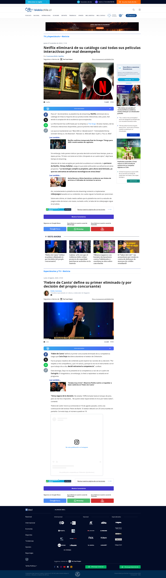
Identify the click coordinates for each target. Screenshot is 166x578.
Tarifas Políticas (30, 566)
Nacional (36, 15)
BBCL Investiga (90, 15)
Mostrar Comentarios (79, 217)
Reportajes (29, 553)
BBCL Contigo (101, 15)
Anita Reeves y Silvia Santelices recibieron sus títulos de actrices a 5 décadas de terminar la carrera (89, 179)
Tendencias (72, 15)
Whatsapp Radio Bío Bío (131, 567)
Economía (56, 15)
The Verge (92, 124)
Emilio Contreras (56, 291)
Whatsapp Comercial (97, 567)
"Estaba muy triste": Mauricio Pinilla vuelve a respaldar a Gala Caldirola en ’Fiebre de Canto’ (90, 384)
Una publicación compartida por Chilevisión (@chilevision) (76, 472)
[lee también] (58, 144)
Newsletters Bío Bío (86, 2)
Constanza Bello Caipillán (55, 56)
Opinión (80, 15)
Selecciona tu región (35, 2)
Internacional (46, 15)
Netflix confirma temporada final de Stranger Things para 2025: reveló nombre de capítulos (90, 141)
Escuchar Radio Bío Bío (129, 2)
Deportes (64, 15)
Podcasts (28, 15)
